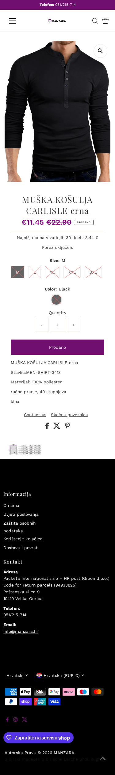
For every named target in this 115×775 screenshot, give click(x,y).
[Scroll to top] (103, 763)
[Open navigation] (17, 20)
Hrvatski (15, 675)
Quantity (57, 312)
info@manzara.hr (20, 631)
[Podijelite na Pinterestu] (67, 427)
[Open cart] (105, 20)
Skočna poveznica (69, 415)
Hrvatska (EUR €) (62, 675)
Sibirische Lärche (60, 759)
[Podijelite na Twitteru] (57, 427)
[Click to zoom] (100, 51)
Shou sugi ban (93, 759)
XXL (72, 272)
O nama (11, 505)
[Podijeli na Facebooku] (47, 427)
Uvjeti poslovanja (21, 514)
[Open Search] (95, 21)
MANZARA (64, 752)
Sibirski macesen (22, 759)
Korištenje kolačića (23, 538)
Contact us (35, 415)
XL (52, 272)
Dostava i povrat (20, 547)
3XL (93, 272)
